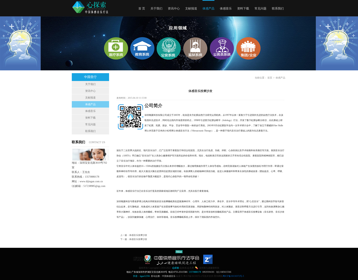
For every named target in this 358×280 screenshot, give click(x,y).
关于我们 (156, 8)
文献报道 (191, 8)
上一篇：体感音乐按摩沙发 (133, 235)
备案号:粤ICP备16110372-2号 (190, 276)
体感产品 (208, 8)
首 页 (141, 8)
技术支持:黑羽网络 (213, 276)
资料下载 (243, 8)
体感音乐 (226, 8)
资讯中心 (174, 8)
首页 (269, 77)
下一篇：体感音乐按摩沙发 (133, 239)
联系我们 (278, 8)
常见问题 (260, 8)
